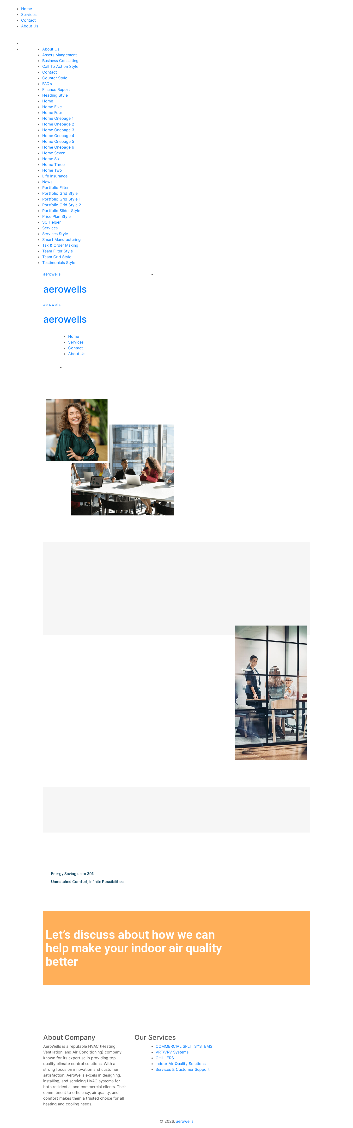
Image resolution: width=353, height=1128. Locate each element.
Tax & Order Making (60, 245)
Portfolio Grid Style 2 (61, 204)
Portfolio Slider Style (61, 210)
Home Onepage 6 (58, 147)
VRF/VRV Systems (172, 1052)
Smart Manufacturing (61, 239)
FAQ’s (47, 83)
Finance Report (56, 89)
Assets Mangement (59, 54)
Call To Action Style (60, 66)
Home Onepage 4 (58, 135)
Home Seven (53, 152)
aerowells (52, 274)
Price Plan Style (56, 216)
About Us (29, 26)
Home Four (52, 112)
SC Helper (51, 222)
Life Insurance (54, 176)
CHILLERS (165, 1057)
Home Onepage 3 (58, 129)
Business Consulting (60, 60)
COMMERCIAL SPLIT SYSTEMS (184, 1046)
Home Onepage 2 (58, 124)
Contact (28, 20)
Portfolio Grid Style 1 (61, 199)
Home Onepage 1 (57, 118)
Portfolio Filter (55, 187)
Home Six (51, 158)
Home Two (52, 170)
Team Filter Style (57, 251)
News (47, 181)
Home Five (52, 106)
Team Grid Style (56, 256)
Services (29, 14)
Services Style (55, 233)
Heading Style (55, 95)
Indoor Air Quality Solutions (181, 1063)
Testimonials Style (58, 262)
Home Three (53, 164)
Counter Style (54, 77)
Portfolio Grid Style (60, 193)
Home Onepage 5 (58, 141)
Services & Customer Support (183, 1069)
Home (26, 8)
